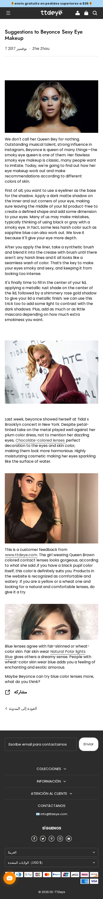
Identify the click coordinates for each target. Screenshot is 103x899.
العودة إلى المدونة (22, 708)
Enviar (89, 744)
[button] (8, 13)
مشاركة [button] (20, 692)
